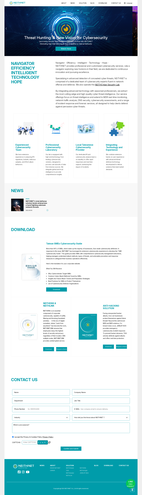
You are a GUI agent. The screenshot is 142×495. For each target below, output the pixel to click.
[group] (29, 205)
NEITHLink (69, 475)
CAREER (52, 470)
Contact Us (116, 3)
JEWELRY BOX (84, 473)
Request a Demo (61, 349)
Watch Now (71, 49)
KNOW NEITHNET (55, 468)
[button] (135, 29)
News (73, 3)
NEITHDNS (83, 468)
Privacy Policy (48, 437)
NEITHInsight (83, 470)
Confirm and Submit (71, 449)
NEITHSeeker (70, 473)
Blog (92, 3)
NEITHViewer (70, 468)
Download (103, 3)
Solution (82, 3)
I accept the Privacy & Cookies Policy (33, 437)
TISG (67, 470)
